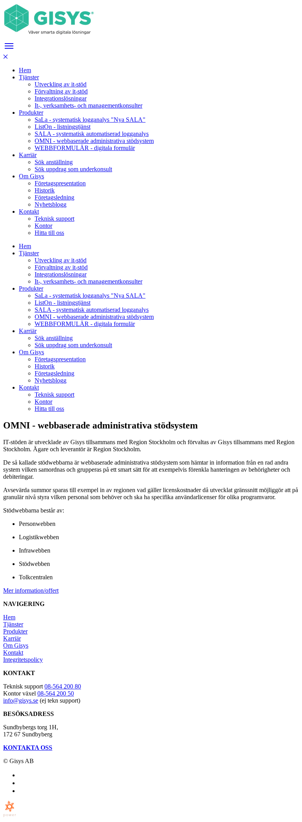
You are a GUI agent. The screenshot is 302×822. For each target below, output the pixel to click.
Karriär (12, 638)
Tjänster (13, 624)
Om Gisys (15, 645)
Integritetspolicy (23, 659)
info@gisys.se (20, 700)
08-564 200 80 (62, 686)
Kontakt (13, 652)
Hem (9, 617)
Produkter (15, 631)
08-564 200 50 (55, 693)
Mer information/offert (31, 590)
